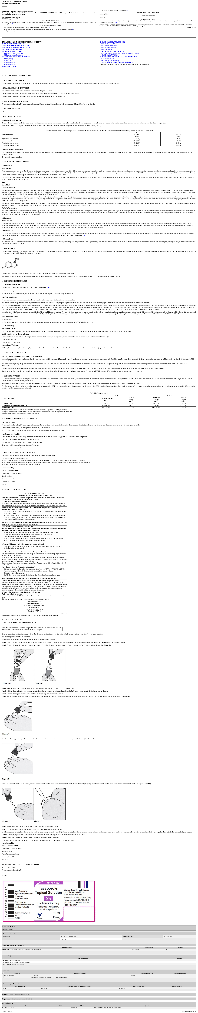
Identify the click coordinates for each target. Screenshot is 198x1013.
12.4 (47, 287)
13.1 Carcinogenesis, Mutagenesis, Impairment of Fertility (120, 53)
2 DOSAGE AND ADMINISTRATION (16, 46)
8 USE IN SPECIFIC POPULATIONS (16, 57)
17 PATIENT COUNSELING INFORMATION (116, 62)
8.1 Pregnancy (8, 59)
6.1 (116, 22)
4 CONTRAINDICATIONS (12, 49)
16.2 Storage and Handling (110, 60)
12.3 (83, 235)
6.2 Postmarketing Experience (13, 55)
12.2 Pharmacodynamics (109, 46)
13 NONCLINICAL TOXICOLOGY (113, 51)
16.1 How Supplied (107, 59)
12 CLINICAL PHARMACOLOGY (112, 42)
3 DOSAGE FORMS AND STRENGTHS (16, 47)
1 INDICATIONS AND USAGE (13, 44)
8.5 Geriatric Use (9, 64)
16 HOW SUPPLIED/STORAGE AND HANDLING (118, 57)
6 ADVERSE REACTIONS (12, 51)
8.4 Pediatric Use (9, 62)
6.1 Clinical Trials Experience (13, 53)
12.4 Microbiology (107, 49)
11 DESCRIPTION (9, 66)
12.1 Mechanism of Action (109, 44)
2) (49, 27)
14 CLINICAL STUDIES (109, 55)
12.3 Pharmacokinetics (108, 47)
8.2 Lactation (8, 60)
